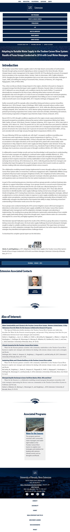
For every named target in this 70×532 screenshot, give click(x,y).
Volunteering (35, 1)
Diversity (35, 501)
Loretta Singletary (35, 291)
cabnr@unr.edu (35, 487)
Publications (35, 23)
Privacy (35, 529)
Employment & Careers (35, 520)
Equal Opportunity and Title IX (35, 515)
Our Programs (35, 15)
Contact (35, 510)
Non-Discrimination (35, 525)
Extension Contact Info (22, 44)
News (19, 1)
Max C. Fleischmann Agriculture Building (31, 485)
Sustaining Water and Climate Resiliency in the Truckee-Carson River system (27, 360)
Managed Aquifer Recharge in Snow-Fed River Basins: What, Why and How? (26, 378)
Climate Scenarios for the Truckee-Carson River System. (20, 345)
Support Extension (48, 44)
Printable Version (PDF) (35, 263)
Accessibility (35, 505)
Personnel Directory (36, 44)
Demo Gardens (35, 35)
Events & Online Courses (35, 19)
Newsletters (26, 1)
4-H (35, 27)
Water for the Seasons (34, 433)
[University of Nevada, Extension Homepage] (35, 473)
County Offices (35, 39)
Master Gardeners (35, 31)
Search (50, 1)
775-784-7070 (31, 489)
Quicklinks (43, 1)
